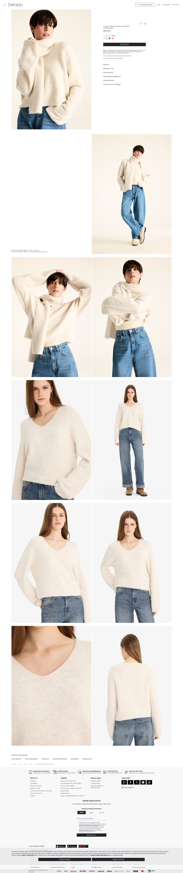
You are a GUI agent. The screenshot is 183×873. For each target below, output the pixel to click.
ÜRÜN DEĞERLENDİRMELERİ (112, 76)
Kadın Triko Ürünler (31, 758)
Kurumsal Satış (35, 788)
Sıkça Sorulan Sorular (68, 781)
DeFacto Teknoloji (36, 793)
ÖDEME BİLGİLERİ (108, 80)
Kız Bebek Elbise (96, 867)
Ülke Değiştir (129, 787)
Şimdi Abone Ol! (91, 835)
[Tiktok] (149, 782)
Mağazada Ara (108, 68)
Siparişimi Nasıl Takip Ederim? (71, 783)
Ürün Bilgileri (108, 72)
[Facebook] (130, 782)
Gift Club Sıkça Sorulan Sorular (71, 788)
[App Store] (61, 846)
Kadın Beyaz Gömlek (138, 867)
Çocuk (101, 813)
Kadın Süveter (87, 758)
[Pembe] (112, 38)
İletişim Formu (95, 783)
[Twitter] (137, 782)
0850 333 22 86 (95, 787)
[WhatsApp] (124, 782)
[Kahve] (110, 38)
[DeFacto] (15, 4)
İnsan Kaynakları (35, 786)
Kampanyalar (65, 793)
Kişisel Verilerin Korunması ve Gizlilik (72, 796)
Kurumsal (33, 781)
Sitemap (32, 796)
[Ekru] (107, 38)
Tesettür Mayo (35, 867)
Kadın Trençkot (16, 758)
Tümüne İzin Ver (118, 859)
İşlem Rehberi (65, 791)
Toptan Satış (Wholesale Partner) (41, 791)
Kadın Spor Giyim (117, 867)
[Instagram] (143, 782)
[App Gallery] (83, 846)
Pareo (73, 867)
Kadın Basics (75, 758)
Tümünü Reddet (65, 859)
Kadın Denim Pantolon (60, 758)
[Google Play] (72, 846)
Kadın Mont (45, 758)
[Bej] (104, 38)
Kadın (81, 812)
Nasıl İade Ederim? (68, 786)
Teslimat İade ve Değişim (112, 84)
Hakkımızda (33, 783)
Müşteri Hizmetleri (97, 786)
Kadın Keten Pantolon (58, 867)
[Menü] (5, 5)
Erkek (91, 813)
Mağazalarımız (96, 781)
